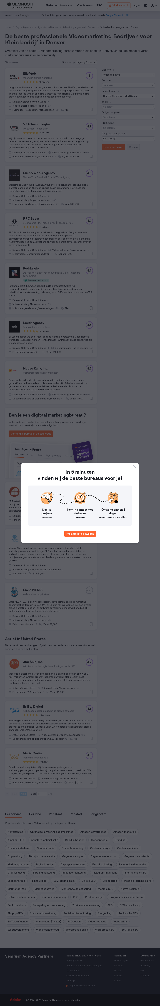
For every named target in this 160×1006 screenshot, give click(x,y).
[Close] (135, 466)
